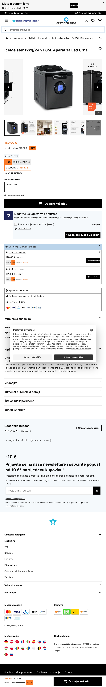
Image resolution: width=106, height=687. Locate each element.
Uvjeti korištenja (86, 647)
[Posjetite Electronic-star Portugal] (6, 654)
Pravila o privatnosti (70, 647)
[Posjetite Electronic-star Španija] (33, 641)
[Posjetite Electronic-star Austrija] (11, 641)
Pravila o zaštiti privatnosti (18, 672)
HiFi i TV (8, 559)
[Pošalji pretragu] (5, 29)
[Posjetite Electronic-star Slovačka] (39, 641)
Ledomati (56, 38)
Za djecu (8, 577)
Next (98, 87)
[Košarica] (100, 20)
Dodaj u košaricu (55, 203)
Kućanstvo (18, 38)
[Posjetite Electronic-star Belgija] (39, 648)
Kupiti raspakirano (17, 252)
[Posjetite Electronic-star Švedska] (28, 648)
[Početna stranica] (9, 38)
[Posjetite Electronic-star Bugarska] (22, 648)
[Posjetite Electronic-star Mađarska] (6, 648)
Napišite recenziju (88, 427)
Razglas (8, 553)
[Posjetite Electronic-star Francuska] (22, 641)
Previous (8, 87)
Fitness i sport (11, 565)
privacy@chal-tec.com (14, 506)
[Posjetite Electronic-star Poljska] (11, 648)
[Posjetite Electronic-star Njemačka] (6, 641)
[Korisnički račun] (86, 20)
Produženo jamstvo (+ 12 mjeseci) (36, 224)
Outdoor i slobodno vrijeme (18, 571)
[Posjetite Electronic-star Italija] (28, 641)
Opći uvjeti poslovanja (48, 672)
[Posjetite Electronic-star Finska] (33, 648)
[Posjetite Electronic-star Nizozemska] (44, 648)
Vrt (6, 546)
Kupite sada (74, 5)
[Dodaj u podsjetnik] (100, 48)
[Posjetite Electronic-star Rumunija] (17, 648)
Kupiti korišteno (16, 269)
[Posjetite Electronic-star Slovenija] (11, 654)
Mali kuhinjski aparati (37, 38)
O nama (68, 672)
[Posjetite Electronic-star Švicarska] (17, 641)
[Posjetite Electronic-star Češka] (44, 641)
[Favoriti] (93, 20)
